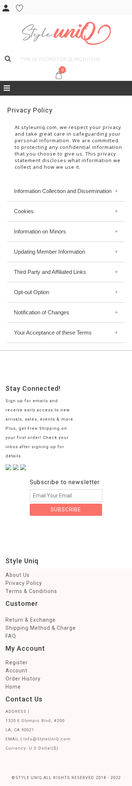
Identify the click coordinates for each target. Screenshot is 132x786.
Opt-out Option (31, 292)
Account (16, 671)
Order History (23, 679)
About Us (18, 575)
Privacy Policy (24, 583)
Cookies (24, 211)
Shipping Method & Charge (41, 628)
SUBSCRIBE (66, 509)
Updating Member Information (49, 252)
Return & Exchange (31, 620)
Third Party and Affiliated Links (50, 272)
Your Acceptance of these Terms (53, 332)
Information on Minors (40, 231)
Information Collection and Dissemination (62, 191)
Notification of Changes (41, 312)
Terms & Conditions (31, 591)
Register (17, 662)
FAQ (11, 636)
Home (13, 687)
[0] (5, 67)
